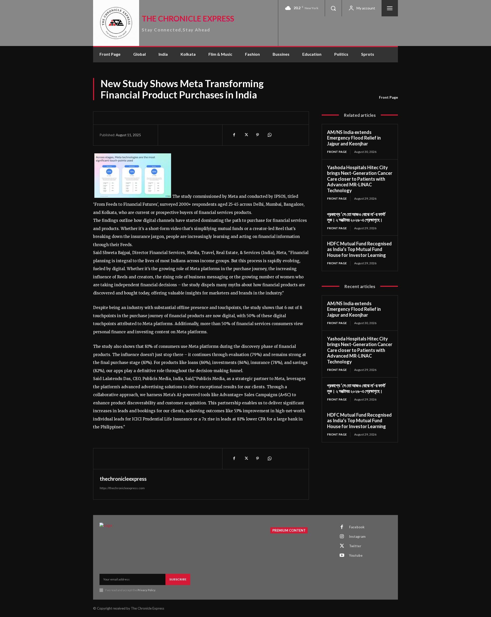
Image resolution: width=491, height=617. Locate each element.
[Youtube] (342, 555)
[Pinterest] (257, 135)
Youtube (356, 555)
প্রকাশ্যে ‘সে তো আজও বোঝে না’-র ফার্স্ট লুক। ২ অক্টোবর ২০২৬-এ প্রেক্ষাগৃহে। (356, 217)
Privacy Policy (146, 590)
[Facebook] (234, 135)
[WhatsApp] (269, 135)
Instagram (357, 536)
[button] (333, 8)
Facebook (356, 527)
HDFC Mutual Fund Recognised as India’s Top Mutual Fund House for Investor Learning (359, 249)
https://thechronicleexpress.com (122, 488)
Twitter (355, 546)
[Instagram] (342, 536)
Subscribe (177, 579)
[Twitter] (246, 135)
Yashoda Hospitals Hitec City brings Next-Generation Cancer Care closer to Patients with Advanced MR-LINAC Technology (359, 179)
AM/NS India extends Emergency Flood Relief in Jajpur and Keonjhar (354, 137)
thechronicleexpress (123, 479)
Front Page (388, 97)
